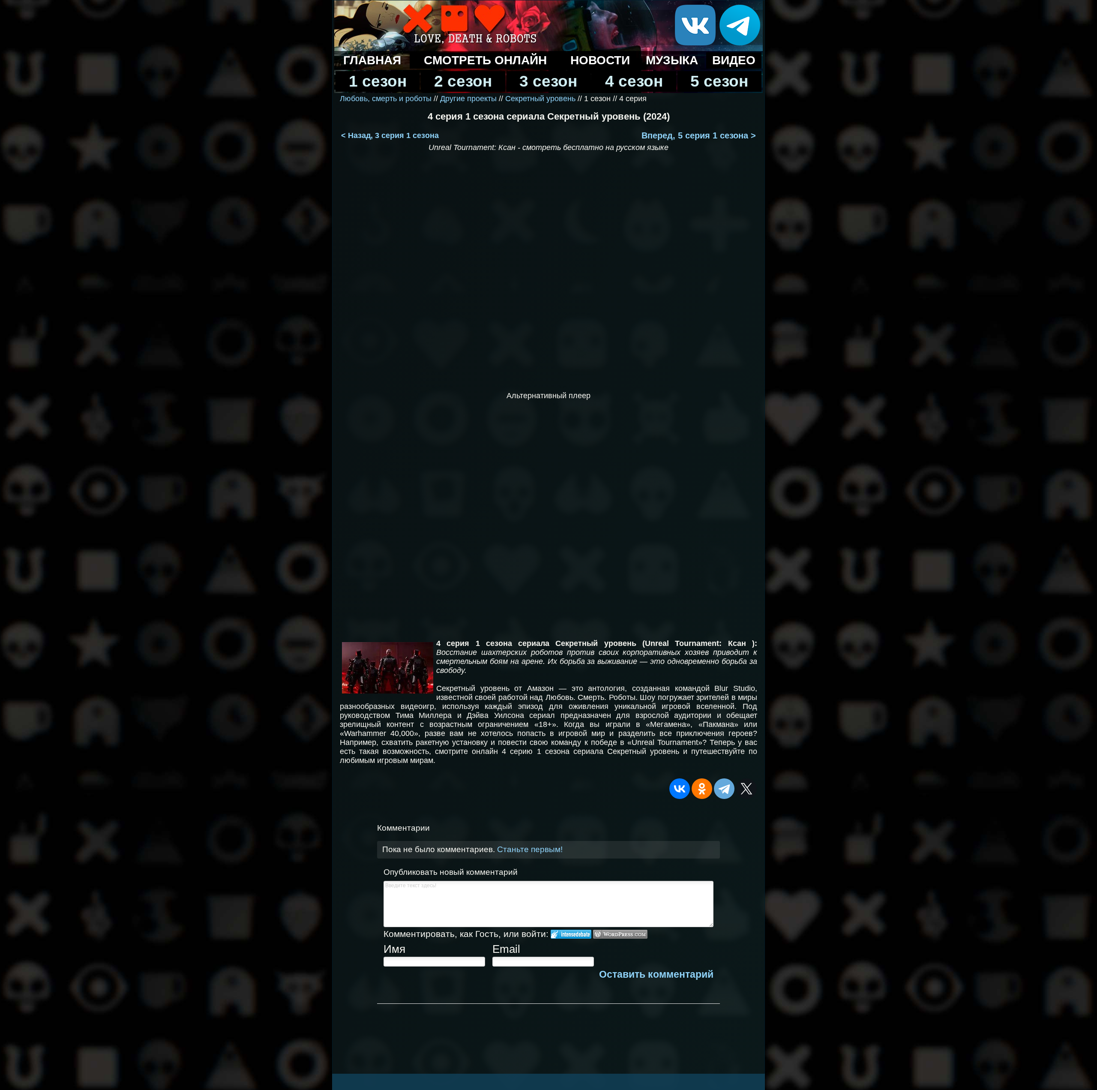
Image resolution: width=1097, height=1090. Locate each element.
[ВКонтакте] (679, 788)
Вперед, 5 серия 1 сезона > (698, 135)
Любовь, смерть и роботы (386, 98)
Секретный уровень (541, 98)
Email (506, 949)
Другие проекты (468, 98)
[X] (746, 788)
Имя (394, 949)
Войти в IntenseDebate (571, 934)
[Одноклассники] (702, 788)
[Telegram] (724, 788)
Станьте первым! (530, 849)
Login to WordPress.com (620, 934)
